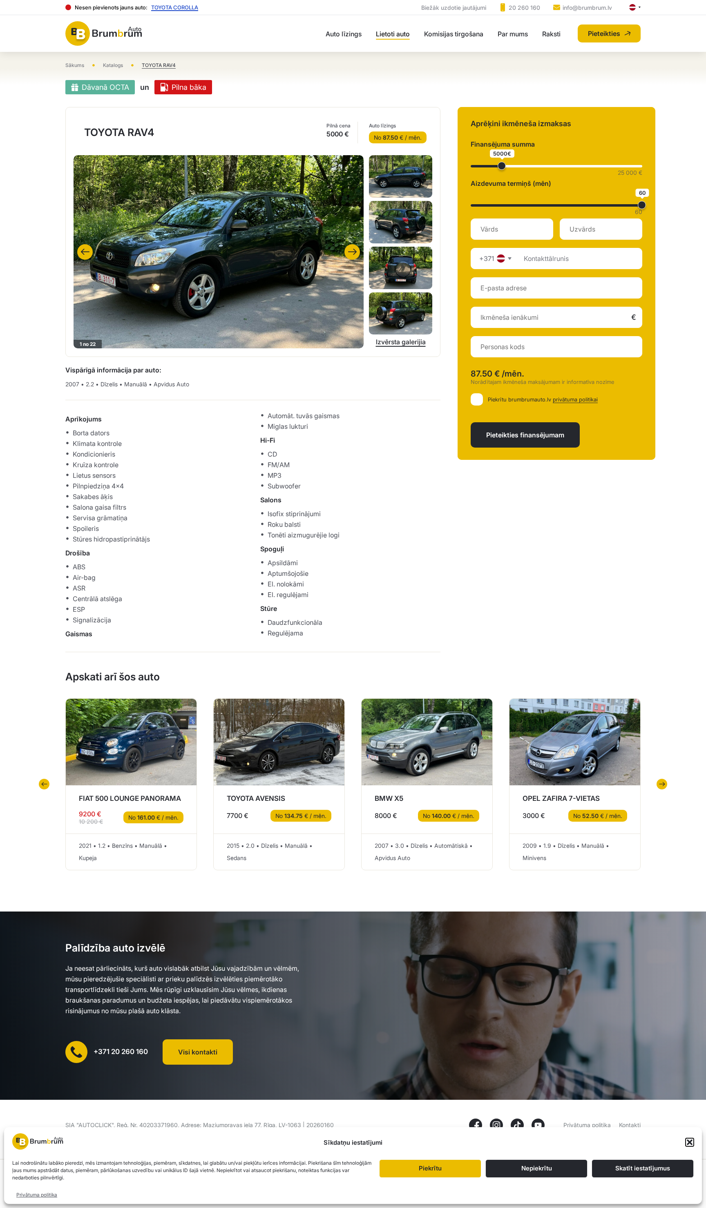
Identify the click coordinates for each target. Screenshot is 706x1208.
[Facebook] (475, 1125)
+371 (486, 258)
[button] (690, 1142)
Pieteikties (604, 33)
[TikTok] (517, 1125)
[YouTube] (538, 1125)
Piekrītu (430, 1168)
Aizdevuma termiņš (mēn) (511, 183)
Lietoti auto (393, 34)
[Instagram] (496, 1125)
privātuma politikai (575, 399)
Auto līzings (344, 34)
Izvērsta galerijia (401, 342)
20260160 (320, 1124)
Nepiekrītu (536, 1168)
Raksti (551, 34)
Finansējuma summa (503, 144)
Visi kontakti (197, 1052)
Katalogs (113, 65)
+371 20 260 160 (121, 1052)
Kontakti (630, 1124)
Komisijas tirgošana (453, 34)
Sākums (74, 65)
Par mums (513, 34)
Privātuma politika (36, 1195)
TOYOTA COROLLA (174, 7)
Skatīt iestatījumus (642, 1168)
